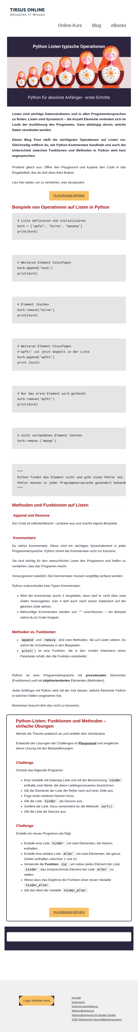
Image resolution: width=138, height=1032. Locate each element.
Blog (96, 25)
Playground (87, 743)
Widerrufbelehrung (83, 1010)
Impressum (78, 1002)
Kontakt (76, 997)
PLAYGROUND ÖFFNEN (69, 195)
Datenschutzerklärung (85, 1006)
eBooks (118, 25)
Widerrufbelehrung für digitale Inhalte (94, 1015)
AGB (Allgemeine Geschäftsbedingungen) (97, 1019)
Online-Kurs (70, 25)
